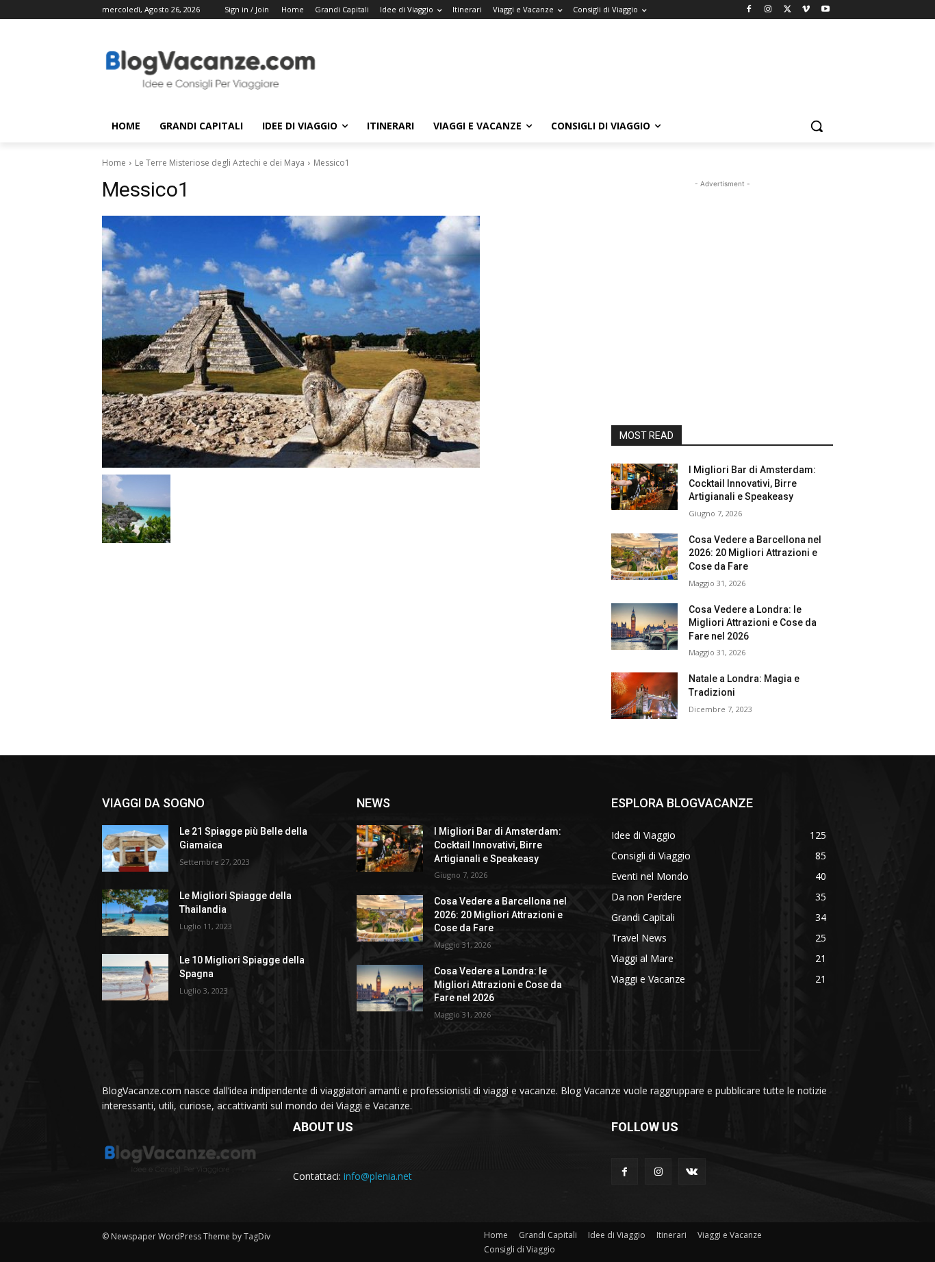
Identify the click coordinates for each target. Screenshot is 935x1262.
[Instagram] (768, 10)
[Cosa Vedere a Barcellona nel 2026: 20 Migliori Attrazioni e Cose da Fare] (644, 556)
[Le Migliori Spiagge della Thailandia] (135, 912)
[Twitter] (787, 10)
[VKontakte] (691, 1171)
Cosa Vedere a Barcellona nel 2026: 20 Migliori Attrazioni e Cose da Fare (755, 553)
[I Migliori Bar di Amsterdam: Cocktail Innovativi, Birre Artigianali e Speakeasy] (644, 487)
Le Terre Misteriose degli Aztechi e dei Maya (220, 162)
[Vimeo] (806, 10)
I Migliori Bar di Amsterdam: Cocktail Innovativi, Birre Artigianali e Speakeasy (752, 483)
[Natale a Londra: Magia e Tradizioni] (644, 695)
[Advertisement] (570, 69)
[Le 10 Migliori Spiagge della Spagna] (135, 977)
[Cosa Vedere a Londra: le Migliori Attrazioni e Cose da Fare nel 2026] (644, 626)
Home (114, 162)
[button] (816, 126)
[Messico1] (340, 342)
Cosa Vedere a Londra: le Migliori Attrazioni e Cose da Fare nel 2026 (753, 623)
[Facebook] (749, 10)
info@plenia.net (378, 1176)
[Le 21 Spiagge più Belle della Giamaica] (135, 848)
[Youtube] (825, 10)
